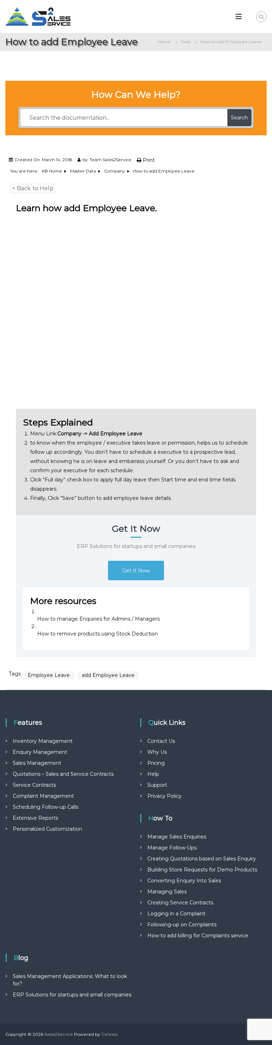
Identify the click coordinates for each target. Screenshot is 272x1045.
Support (157, 785)
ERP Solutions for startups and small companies (72, 995)
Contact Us (161, 741)
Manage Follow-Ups (172, 848)
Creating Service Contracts (180, 902)
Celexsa (109, 1034)
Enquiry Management (40, 752)
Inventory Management (43, 741)
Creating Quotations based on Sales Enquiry (201, 858)
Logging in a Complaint (176, 913)
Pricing (156, 763)
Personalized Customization (47, 829)
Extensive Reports (35, 818)
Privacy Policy (164, 796)
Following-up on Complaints (181, 924)
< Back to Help (32, 188)
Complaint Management (43, 796)
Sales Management (37, 763)
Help (153, 774)
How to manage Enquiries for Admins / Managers (98, 619)
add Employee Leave (108, 675)
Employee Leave (49, 675)
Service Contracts (34, 785)
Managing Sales (167, 891)
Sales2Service (58, 1034)
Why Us (157, 752)
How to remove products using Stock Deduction (97, 634)
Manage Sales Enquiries (176, 837)
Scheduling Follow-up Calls (45, 807)
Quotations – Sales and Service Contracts (63, 774)
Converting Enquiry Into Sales (184, 880)
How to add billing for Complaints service (197, 935)
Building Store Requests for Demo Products (202, 869)
